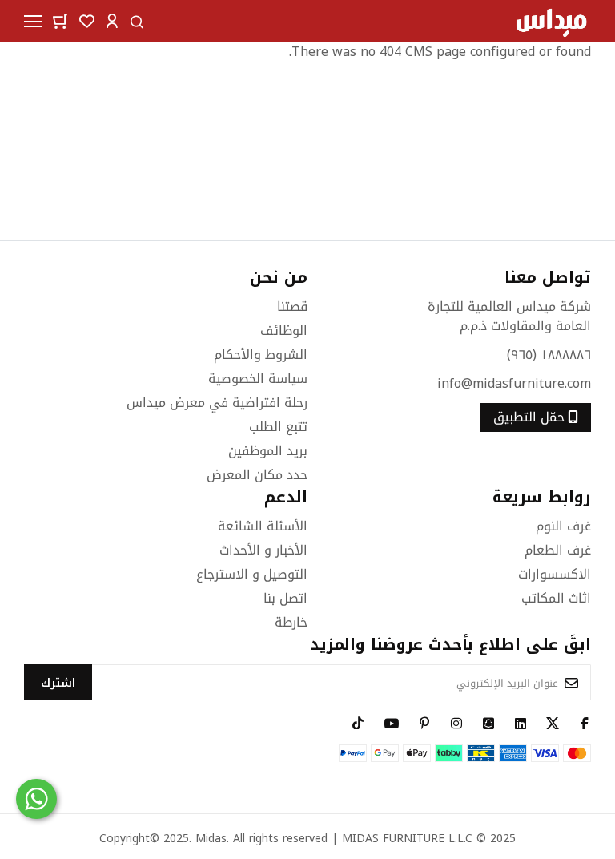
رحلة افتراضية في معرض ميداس (217, 402)
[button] (112, 20)
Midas (211, 838)
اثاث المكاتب (556, 598)
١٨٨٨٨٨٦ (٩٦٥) (549, 354)
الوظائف (284, 330)
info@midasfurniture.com (514, 383)
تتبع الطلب (278, 426)
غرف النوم (563, 526)
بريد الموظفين (268, 450)
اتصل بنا (285, 598)
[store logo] (551, 21)
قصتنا (292, 306)
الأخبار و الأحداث (263, 550)
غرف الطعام (558, 550)
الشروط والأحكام (261, 354)
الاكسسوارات (554, 574)
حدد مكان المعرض (257, 474)
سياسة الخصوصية (258, 378)
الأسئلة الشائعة (263, 526)
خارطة (291, 622)
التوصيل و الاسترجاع (252, 574)
